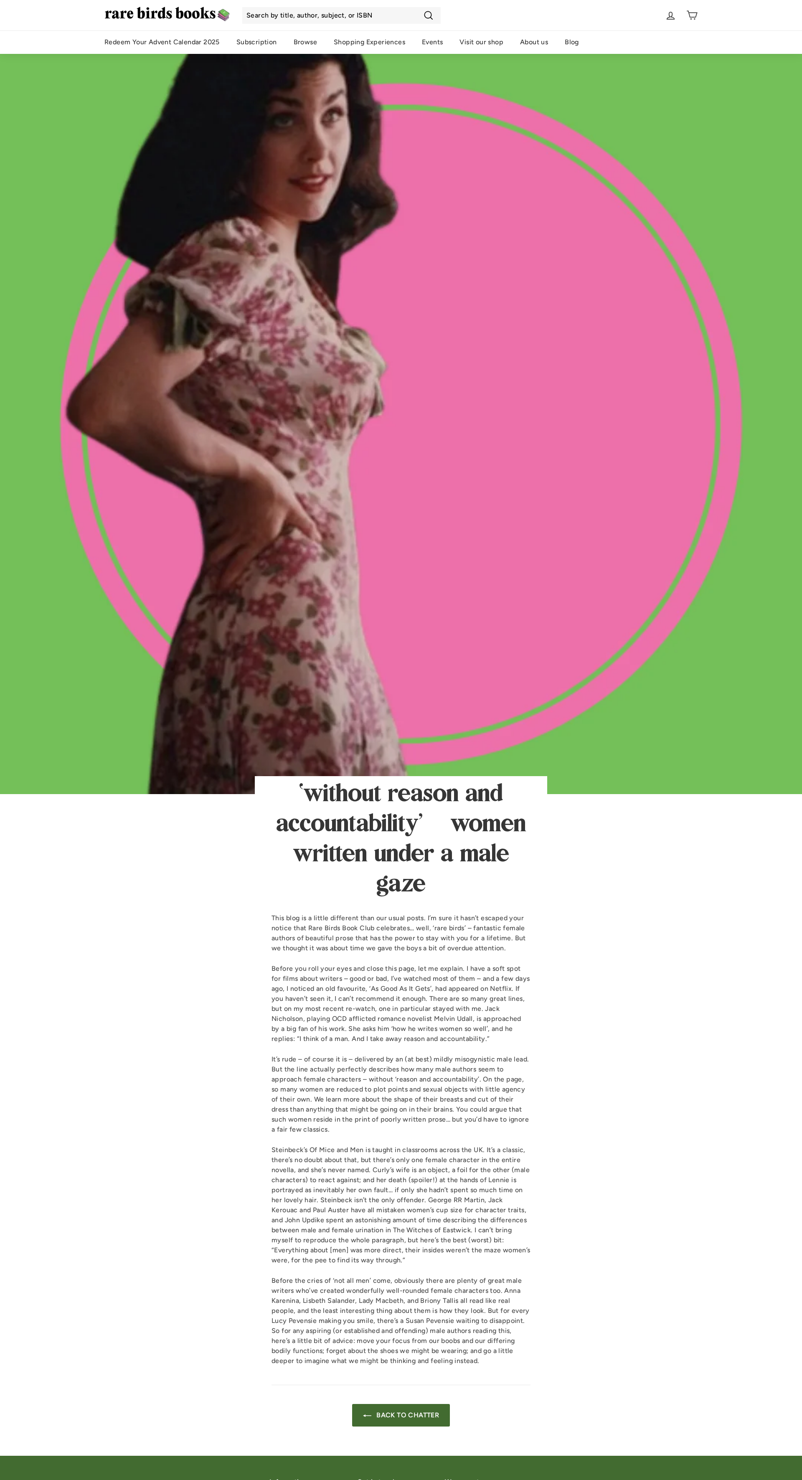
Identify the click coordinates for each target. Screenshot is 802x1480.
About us (534, 42)
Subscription (256, 42)
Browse (305, 42)
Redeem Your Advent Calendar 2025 (162, 42)
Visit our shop (481, 42)
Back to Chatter (407, 1415)
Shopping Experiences (369, 42)
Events (432, 42)
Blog (572, 42)
